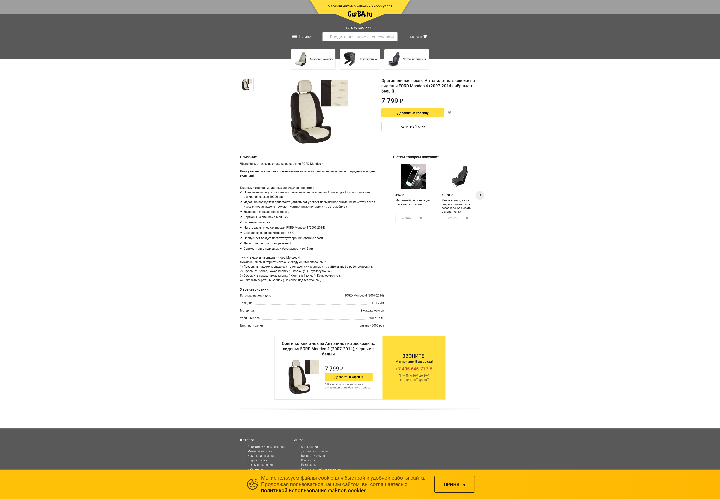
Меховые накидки (260, 451)
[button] (480, 195)
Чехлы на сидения (260, 465)
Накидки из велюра (261, 456)
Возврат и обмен (313, 456)
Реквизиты (308, 465)
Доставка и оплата (314, 451)
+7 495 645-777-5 (360, 28)
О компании (309, 447)
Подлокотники (257, 460)
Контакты (308, 460)
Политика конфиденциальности (323, 469)
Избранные (255, 469)
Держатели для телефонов (266, 447)
